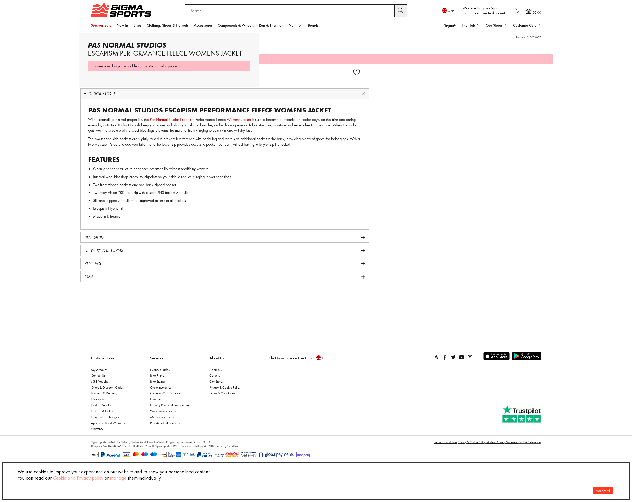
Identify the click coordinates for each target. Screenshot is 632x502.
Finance (155, 399)
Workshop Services (163, 411)
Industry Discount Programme (169, 405)
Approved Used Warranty (108, 423)
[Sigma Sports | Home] (121, 10)
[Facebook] (445, 357)
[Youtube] (462, 357)
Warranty (97, 429)
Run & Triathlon (271, 25)
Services (156, 358)
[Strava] (436, 357)
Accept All (603, 491)
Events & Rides (160, 369)
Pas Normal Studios (127, 45)
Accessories (203, 25)
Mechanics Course (162, 417)
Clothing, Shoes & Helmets (168, 25)
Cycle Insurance (161, 387)
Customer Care (102, 358)
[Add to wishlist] (356, 72)
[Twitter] (453, 357)
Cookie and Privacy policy (78, 478)
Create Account (492, 13)
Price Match (99, 399)
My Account (99, 369)
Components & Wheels (236, 25)
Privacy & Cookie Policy (224, 387)
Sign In (467, 13)
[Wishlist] (516, 11)
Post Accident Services (165, 423)
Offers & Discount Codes (107, 387)
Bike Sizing (157, 381)
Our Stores (216, 381)
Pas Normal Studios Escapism (172, 119)
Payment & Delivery (104, 393)
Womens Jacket (239, 119)
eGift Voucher (100, 381)
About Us (216, 358)
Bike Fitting (157, 375)
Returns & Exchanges (105, 417)
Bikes (137, 25)
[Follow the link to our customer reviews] (522, 414)
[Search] (401, 10)
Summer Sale (101, 25)
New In (122, 25)
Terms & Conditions (222, 393)
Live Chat (305, 358)
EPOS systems (215, 446)
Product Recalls (101, 405)
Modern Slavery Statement (502, 442)
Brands (313, 25)
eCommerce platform (191, 446)
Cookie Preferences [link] (529, 442)
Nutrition (296, 25)
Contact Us (98, 375)
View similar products (165, 66)
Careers (214, 375)
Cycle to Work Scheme (165, 393)
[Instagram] (470, 357)
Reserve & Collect (103, 411)
